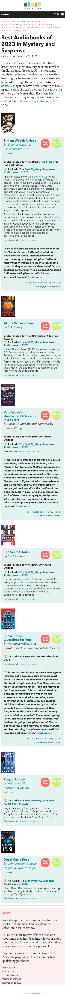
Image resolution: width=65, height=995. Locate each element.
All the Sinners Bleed (19, 323)
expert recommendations (24, 240)
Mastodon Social (11, 983)
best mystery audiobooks (36, 101)
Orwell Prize (46, 162)
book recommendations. (31, 942)
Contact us (8, 971)
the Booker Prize (37, 177)
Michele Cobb (45, 516)
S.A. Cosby (15, 327)
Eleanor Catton (18, 144)
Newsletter (8, 968)
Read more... (35, 277)
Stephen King (52, 217)
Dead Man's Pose (16, 859)
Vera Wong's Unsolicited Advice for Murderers (20, 416)
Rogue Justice (14, 779)
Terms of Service (11, 979)
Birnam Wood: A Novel (20, 140)
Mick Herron (16, 556)
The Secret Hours (17, 552)
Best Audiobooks (17, 21)
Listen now (57, 143)
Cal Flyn (40, 287)
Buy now (45, 143)
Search (5, 14)
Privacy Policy (10, 975)
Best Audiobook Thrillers (23, 23)
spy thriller (25, 579)
